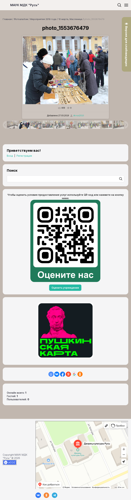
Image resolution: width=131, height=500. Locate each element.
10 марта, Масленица (70, 19)
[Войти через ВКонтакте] (56, 374)
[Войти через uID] (51, 374)
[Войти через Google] (74, 374)
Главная (7, 19)
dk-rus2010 (78, 115)
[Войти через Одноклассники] (80, 374)
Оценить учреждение (65, 287)
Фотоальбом (21, 19)
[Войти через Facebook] (62, 374)
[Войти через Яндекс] (68, 374)
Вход (10, 155)
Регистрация (24, 155)
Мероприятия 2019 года (43, 19)
